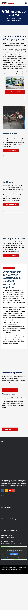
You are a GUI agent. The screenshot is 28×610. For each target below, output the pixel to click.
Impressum (11, 569)
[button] (26, 3)
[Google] (13, 490)
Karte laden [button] (14, 554)
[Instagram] (6, 490)
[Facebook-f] (2, 490)
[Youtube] (10, 490)
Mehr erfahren (14, 551)
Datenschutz (18, 569)
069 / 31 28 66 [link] (9, 541)
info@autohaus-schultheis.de (13, 543)
